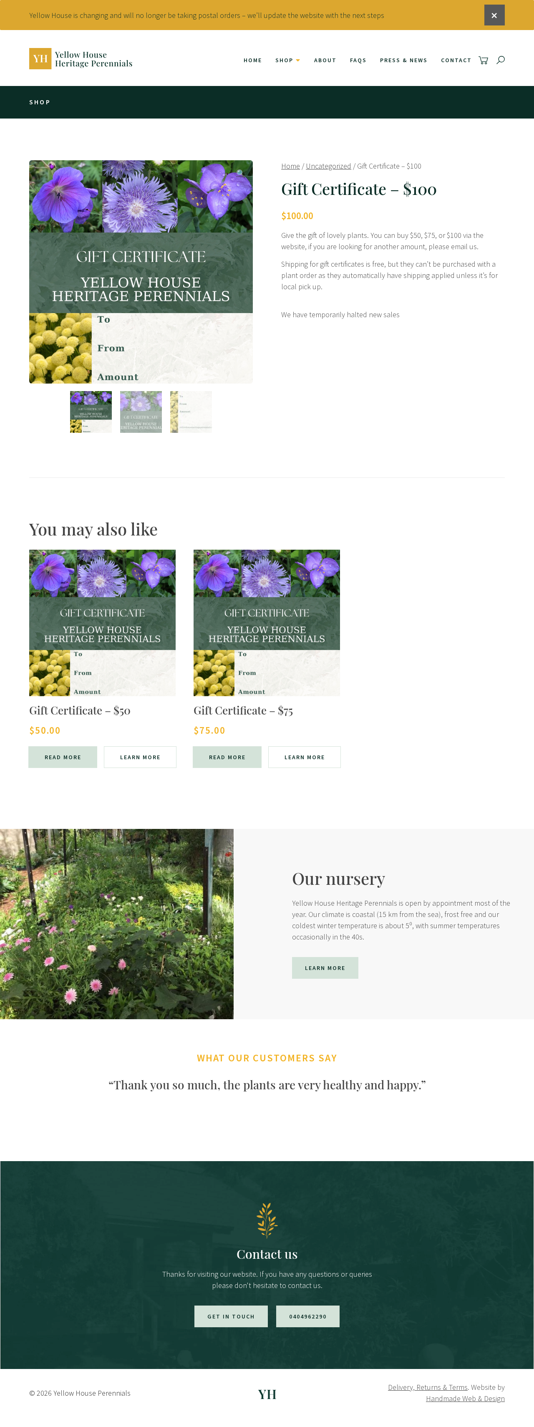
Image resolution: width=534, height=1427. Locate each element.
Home (253, 60)
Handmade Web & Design (465, 1398)
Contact (456, 60)
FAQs (358, 60)
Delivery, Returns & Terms (428, 1387)
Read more (63, 757)
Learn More (140, 757)
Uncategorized (328, 166)
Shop (284, 60)
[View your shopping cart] (485, 60)
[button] (240, 173)
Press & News (404, 60)
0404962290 (308, 1316)
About (325, 60)
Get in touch (231, 1316)
